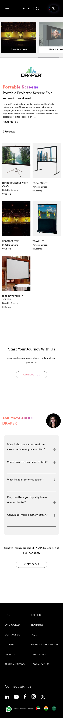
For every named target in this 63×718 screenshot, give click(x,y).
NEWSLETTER (38, 655)
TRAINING (37, 625)
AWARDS (10, 655)
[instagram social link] (33, 696)
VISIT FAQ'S (31, 564)
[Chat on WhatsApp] (9, 709)
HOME (8, 615)
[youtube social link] (16, 697)
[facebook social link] (25, 696)
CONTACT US (31, 375)
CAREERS (36, 615)
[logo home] (31, 8)
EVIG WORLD (12, 625)
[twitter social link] (43, 697)
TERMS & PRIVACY (15, 664)
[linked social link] (7, 696)
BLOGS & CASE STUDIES (44, 645)
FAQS (34, 635)
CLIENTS (10, 645)
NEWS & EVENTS (40, 664)
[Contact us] (53, 8)
